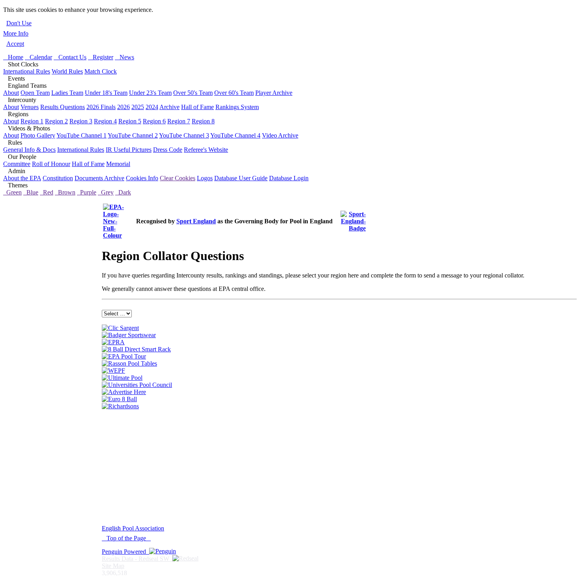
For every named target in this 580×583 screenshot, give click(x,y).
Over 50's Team (193, 92)
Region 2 (56, 121)
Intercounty (19, 99)
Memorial (118, 163)
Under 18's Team (106, 92)
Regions (15, 114)
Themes (15, 185)
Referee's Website (206, 149)
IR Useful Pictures (129, 149)
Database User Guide (241, 178)
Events (14, 78)
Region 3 (80, 121)
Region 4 (105, 121)
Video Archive (280, 135)
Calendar (38, 57)
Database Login (289, 178)
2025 (137, 107)
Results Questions (62, 107)
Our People (19, 156)
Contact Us (70, 57)
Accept (15, 43)
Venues (30, 107)
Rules (12, 142)
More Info (15, 33)
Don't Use (19, 23)
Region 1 (32, 121)
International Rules (26, 71)
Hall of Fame (197, 107)
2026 (123, 107)
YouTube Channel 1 (81, 135)
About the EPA (22, 178)
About (11, 92)
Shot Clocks (20, 64)
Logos (205, 178)
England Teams (25, 85)
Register (100, 57)
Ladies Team (67, 92)
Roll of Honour (51, 163)
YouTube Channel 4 (235, 135)
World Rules (67, 71)
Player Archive (273, 92)
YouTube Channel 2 (133, 135)
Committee (16, 163)
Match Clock (100, 71)
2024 (152, 107)
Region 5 (129, 121)
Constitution (58, 178)
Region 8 (203, 121)
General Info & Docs (29, 149)
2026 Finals (101, 107)
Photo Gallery (38, 135)
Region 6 (154, 121)
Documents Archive (99, 178)
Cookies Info (142, 178)
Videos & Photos (26, 128)
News (124, 57)
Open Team (35, 92)
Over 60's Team (234, 92)
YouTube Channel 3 (184, 135)
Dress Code (167, 149)
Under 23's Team (150, 92)
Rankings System (237, 107)
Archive (169, 107)
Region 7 (178, 121)
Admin (14, 171)
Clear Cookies (177, 178)
